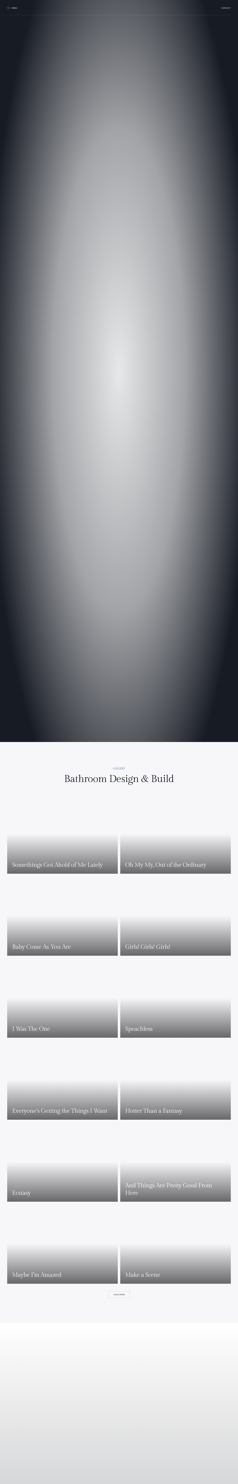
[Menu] (13, 8)
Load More (119, 1294)
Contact (226, 8)
